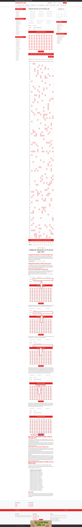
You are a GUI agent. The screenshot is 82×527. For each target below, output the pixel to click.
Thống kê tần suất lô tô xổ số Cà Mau (35, 475)
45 (42, 41)
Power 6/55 (59, 29)
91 (32, 49)
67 (47, 44)
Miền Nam (58, 43)
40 (30, 41)
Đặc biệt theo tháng (49, 13)
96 (45, 49)
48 (50, 41)
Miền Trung (59, 42)
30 (30, 40)
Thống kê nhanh (49, 11)
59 (52, 43)
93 (37, 49)
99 (52, 49)
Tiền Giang (17, 44)
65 (42, 44)
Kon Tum (17, 34)
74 (40, 46)
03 (37, 35)
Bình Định (17, 20)
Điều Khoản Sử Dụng (36, 515)
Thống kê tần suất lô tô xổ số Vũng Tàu (36, 490)
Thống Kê (47, 5)
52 (35, 43)
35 (42, 40)
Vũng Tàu (17, 57)
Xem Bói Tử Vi (35, 518)
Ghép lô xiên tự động (40, 20)
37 (47, 40)
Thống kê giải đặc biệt (60, 35)
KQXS (23, 5)
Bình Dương (18, 42)
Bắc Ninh (17, 13)
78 (50, 46)
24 (40, 38)
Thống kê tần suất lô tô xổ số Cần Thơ (36, 476)
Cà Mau (17, 59)
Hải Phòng (17, 14)
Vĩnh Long (17, 50)
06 (45, 35)
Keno (58, 31)
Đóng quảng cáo (41, 519)
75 (42, 46)
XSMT (16, 506)
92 (35, 49)
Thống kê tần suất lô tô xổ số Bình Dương (36, 472)
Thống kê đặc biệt (32, 13)
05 (42, 35)
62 (35, 44)
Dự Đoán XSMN (30, 505)
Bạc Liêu (17, 56)
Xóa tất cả (38, 33)
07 (47, 35)
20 (30, 38)
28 (50, 38)
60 (30, 44)
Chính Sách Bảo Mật (36, 516)
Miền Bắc (58, 41)
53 (37, 43)
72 (35, 46)
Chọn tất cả (43, 33)
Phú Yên (17, 25)
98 (50, 49)
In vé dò (58, 5)
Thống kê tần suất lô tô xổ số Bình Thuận (36, 474)
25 (42, 38)
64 (40, 44)
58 (50, 43)
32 (35, 40)
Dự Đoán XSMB (30, 504)
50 (30, 43)
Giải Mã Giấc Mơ (42, 5)
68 (50, 44)
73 (37, 46)
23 (37, 38)
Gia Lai (17, 30)
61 (32, 44)
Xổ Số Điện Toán (63, 5)
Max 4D (58, 27)
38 (50, 40)
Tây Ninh (17, 40)
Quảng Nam (18, 27)
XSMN (16, 505)
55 (42, 43)
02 (35, 35)
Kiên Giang (17, 43)
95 (42, 49)
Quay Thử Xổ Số (52, 5)
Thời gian (29, 27)
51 (32, 43)
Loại (29, 29)
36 (45, 40)
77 (47, 46)
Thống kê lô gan (32, 11)
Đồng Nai (17, 55)
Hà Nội (17, 11)
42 (35, 41)
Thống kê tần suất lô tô (60, 36)
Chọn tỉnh (29, 25)
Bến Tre (17, 58)
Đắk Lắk (17, 26)
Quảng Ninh (18, 12)
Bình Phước (18, 46)
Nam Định (17, 15)
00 (30, 35)
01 (32, 35)
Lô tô (37, 5)
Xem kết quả (41, 51)
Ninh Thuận (18, 31)
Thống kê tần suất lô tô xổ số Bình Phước (36, 473)
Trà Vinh (17, 49)
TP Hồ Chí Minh (18, 48)
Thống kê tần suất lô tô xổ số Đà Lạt (35, 477)
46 (45, 41)
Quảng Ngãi (18, 32)
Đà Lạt (17, 60)
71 (32, 46)
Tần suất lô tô (41, 11)
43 (37, 41)
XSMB (16, 504)
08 (50, 35)
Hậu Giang (17, 45)
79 (52, 46)
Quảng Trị (17, 21)
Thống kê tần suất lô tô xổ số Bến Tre (35, 471)
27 (47, 38)
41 (32, 41)
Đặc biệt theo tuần (41, 13)
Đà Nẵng (17, 28)
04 (40, 35)
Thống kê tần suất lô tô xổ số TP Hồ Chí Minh (37, 487)
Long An (17, 47)
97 (47, 49)
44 (40, 41)
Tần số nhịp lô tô (48, 20)
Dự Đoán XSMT (30, 506)
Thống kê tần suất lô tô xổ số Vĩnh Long (36, 489)
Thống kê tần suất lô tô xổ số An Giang (36, 469)
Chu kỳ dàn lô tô (31, 20)
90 (30, 49)
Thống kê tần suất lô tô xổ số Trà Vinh (36, 488)
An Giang (17, 41)
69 (52, 44)
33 (37, 40)
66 (45, 44)
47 (47, 41)
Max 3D (58, 30)
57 (47, 43)
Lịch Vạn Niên (35, 517)
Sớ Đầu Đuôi (33, 5)
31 (32, 40)
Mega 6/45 (59, 28)
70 (30, 46)
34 (40, 40)
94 (40, 49)
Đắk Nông (17, 33)
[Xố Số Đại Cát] (20, 2)
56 (45, 43)
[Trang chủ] (16, 5)
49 (52, 41)
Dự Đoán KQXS (27, 5)
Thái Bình (17, 16)
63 (37, 44)
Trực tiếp (19, 5)
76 (45, 46)
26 (45, 38)
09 (52, 35)
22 (35, 38)
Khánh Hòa (17, 29)
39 (52, 40)
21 (32, 38)
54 (40, 43)
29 (52, 38)
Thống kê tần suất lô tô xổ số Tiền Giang (36, 486)
